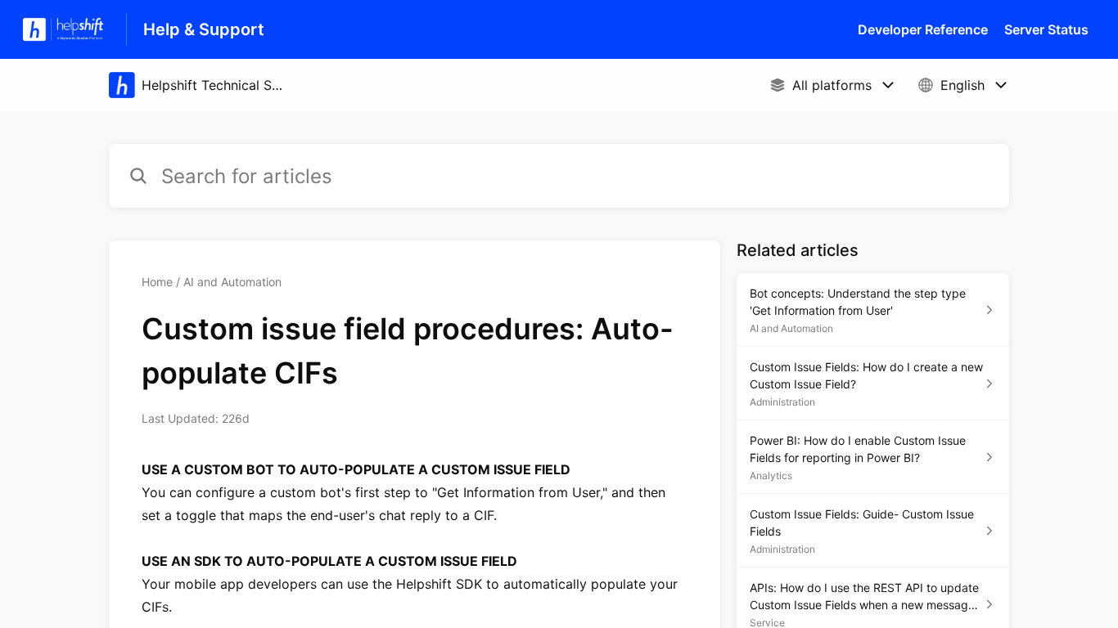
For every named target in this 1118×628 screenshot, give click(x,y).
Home (157, 282)
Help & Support (203, 29)
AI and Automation (232, 282)
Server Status (1046, 29)
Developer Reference (923, 29)
